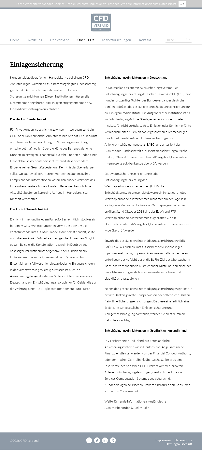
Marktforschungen (116, 40)
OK (182, 4)
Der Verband (59, 40)
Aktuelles (34, 40)
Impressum (163, 440)
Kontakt (145, 40)
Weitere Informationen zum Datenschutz (148, 4)
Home (15, 40)
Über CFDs (85, 40)
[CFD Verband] (101, 23)
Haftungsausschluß (179, 444)
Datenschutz (183, 440)
